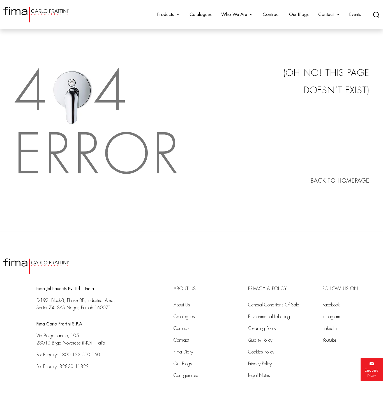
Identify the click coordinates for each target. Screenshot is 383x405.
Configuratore (186, 375)
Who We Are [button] (234, 14)
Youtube (329, 340)
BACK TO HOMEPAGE (339, 180)
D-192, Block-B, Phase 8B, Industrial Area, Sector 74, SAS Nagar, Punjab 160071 (75, 304)
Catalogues (201, 14)
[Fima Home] (36, 15)
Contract (271, 14)
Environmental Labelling (269, 317)
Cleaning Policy (262, 328)
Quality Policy (260, 340)
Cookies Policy (261, 352)
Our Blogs (299, 14)
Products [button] (165, 14)
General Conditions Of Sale (273, 305)
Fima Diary (183, 352)
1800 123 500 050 (79, 355)
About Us (182, 305)
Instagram (331, 317)
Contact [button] (326, 14)
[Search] (376, 14)
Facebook (331, 305)
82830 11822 (74, 366)
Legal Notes (259, 375)
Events (355, 14)
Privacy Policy (260, 364)
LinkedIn (329, 328)
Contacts (182, 328)
